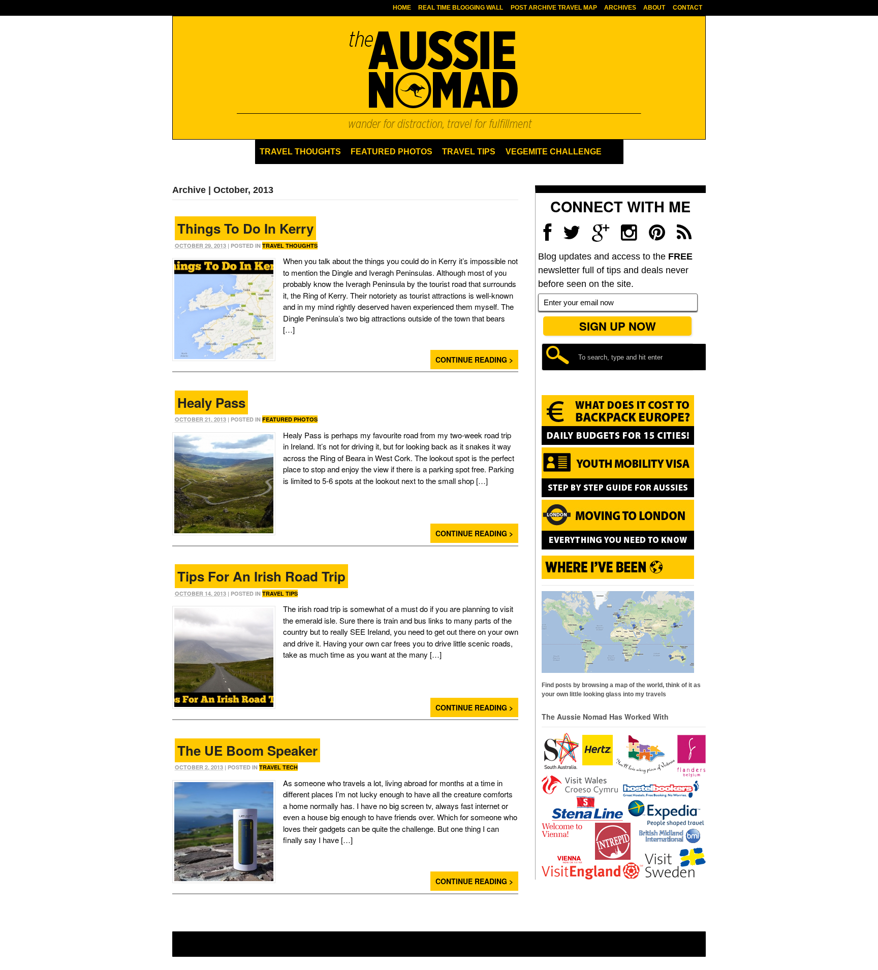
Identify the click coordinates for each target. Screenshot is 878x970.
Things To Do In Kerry (245, 228)
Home (402, 7)
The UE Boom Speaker (247, 750)
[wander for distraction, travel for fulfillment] (439, 79)
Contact (687, 7)
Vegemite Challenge (554, 151)
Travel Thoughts (300, 151)
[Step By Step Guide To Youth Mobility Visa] (618, 495)
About (654, 7)
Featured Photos (391, 151)
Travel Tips (468, 151)
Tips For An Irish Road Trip (261, 576)
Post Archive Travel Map (554, 7)
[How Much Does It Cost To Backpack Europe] (618, 442)
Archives (620, 7)
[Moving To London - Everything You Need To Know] (618, 544)
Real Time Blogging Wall (460, 7)
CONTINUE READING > (474, 359)
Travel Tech (278, 767)
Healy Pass (211, 402)
